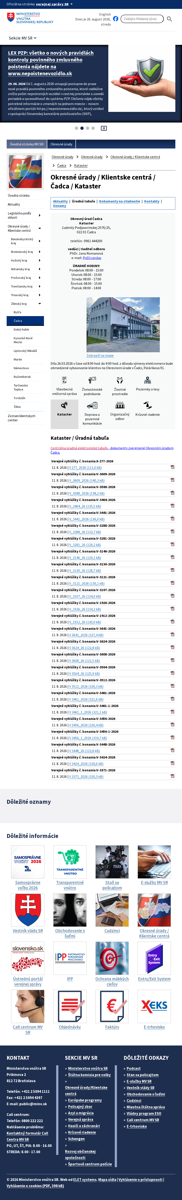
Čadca (18, 321)
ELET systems (85, 1179)
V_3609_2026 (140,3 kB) (87, 480)
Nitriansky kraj (20, 269)
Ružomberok (22, 377)
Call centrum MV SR (143, 1119)
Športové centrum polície (90, 1164)
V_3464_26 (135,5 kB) (85, 506)
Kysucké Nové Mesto (23, 340)
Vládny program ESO (144, 1113)
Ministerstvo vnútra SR (88, 1068)
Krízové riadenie (82, 1132)
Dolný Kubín (21, 329)
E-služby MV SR (139, 1081)
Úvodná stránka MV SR (27, 144)
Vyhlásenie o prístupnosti (140, 1179)
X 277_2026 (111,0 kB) (85, 467)
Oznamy (59, 205)
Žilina (17, 407)
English (105, 14)
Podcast (134, 1068)
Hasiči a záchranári (84, 1125)
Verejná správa (80, 1119)
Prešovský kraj (21, 278)
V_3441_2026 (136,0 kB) (87, 519)
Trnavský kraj (19, 295)
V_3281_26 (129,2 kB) (85, 545)
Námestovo (21, 368)
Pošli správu (92, 257)
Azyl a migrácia (81, 1113)
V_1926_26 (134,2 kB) (85, 609)
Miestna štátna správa (146, 1107)
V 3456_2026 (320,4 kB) (86, 725)
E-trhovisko (137, 1126)
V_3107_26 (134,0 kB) (85, 596)
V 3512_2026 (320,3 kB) (86, 686)
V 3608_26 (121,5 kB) (84, 660)
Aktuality (14, 204)
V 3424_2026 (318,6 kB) (86, 763)
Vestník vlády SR (140, 1087)
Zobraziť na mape (100, 355)
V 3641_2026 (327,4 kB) (86, 635)
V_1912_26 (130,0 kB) (85, 622)
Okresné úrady (61, 144)
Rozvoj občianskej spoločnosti (80, 1154)
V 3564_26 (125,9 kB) (84, 673)
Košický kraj (19, 260)
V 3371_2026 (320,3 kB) (86, 776)
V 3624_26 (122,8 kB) (84, 648)
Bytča (17, 312)
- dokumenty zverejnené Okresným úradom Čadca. (112, 450)
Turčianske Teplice (21, 387)
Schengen (76, 1138)
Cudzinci (134, 1100)
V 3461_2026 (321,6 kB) (86, 699)
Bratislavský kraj (22, 252)
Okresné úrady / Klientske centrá (19, 228)
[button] (23, 37)
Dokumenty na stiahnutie (119, 201)
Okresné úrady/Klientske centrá (86, 1090)
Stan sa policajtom (143, 1074)
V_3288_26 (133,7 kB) (85, 532)
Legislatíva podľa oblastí (19, 215)
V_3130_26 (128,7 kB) (85, 570)
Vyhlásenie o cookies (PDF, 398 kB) (35, 1185)
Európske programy (85, 1100)
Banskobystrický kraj (22, 241)
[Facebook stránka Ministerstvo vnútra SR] (115, 19)
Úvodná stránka (19, 195)
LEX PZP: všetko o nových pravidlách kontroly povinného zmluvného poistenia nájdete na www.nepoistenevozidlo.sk (51, 63)
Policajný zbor (80, 1106)
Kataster (81, 165)
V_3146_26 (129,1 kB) (85, 557)
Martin (18, 359)
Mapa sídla (107, 1179)
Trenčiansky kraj (21, 286)
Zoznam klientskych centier (21, 418)
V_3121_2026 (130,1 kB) (87, 583)
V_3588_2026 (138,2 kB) (87, 493)
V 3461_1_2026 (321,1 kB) (88, 712)
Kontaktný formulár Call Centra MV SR (27, 1136)
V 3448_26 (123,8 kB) (84, 751)
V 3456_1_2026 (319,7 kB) (88, 738)
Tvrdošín (19, 398)
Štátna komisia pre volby (89, 1074)
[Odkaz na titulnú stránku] (31, 16)
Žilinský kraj (19, 304)
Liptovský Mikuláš (25, 351)
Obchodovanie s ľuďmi (146, 1094)
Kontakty (151, 201)
